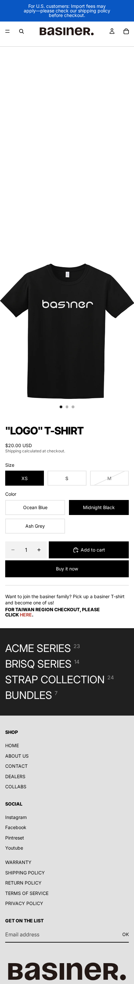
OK (125, 934)
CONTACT (16, 766)
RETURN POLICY (23, 883)
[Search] (21, 31)
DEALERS (15, 776)
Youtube (14, 848)
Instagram (16, 817)
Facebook (15, 827)
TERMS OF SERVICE (26, 893)
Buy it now (67, 568)
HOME (12, 745)
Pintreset (14, 837)
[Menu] (7, 31)
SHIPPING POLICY (25, 872)
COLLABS (15, 786)
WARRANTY (18, 862)
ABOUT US (17, 755)
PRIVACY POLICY (24, 903)
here (26, 614)
